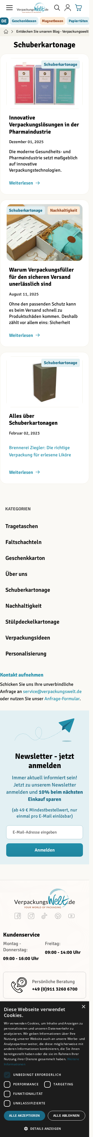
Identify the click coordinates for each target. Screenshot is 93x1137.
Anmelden (45, 850)
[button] (44, 1128)
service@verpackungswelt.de (52, 691)
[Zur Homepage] (6, 32)
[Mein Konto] (68, 8)
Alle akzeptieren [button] (24, 1115)
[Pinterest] (58, 916)
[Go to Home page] (32, 8)
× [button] (83, 1007)
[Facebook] (17, 916)
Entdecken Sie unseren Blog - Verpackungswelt (52, 31)
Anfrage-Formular (62, 698)
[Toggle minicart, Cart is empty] (78, 7)
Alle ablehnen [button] (66, 1115)
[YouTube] (71, 916)
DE (3, 21)
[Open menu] (9, 7)
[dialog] (44, 1069)
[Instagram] (31, 916)
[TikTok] (44, 916)
